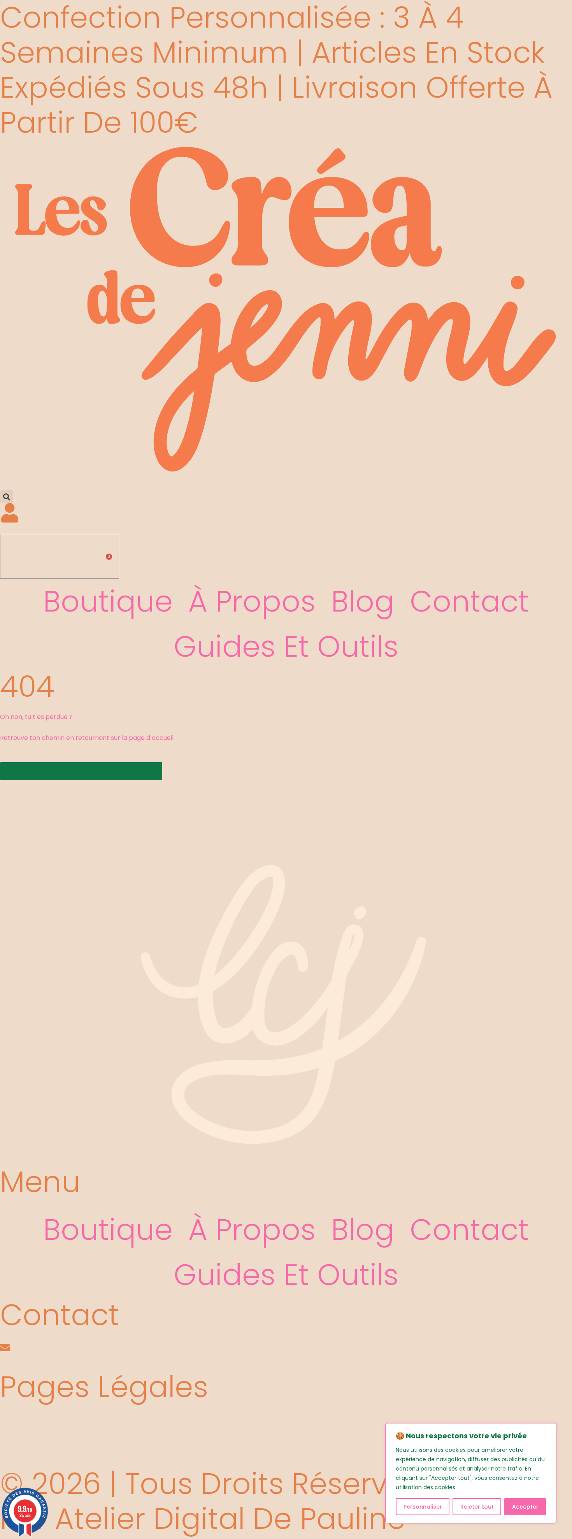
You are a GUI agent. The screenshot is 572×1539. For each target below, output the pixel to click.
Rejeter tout (477, 1507)
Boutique (108, 601)
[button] (6, 496)
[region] (470, 1473)
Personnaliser (423, 1507)
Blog (362, 601)
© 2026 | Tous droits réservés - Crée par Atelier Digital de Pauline (261, 1501)
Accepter (525, 1507)
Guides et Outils (286, 646)
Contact (469, 601)
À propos (252, 601)
